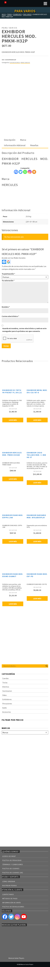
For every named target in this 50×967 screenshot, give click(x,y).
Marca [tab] (23, 139)
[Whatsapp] (25, 172)
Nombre (6, 307)
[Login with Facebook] (4, 262)
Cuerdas (5, 678)
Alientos (5, 687)
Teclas (4, 682)
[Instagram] (30, 172)
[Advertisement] (25, 111)
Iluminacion (7, 691)
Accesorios (6, 712)
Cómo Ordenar (8, 881)
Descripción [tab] (9, 139)
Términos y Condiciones (12, 864)
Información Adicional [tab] (14, 145)
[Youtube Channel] (24, 917)
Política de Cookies (10, 868)
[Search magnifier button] (46, 666)
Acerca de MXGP (9, 856)
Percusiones (7, 703)
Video (4, 695)
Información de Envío (11, 903)
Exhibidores (15, 62)
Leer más (13, 420)
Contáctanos (8, 894)
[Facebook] (16, 172)
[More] (34, 172)
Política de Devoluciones (13, 907)
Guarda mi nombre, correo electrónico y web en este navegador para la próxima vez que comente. (24, 329)
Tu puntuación (8, 274)
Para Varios (25, 62)
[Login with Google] (9, 262)
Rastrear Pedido (9, 885)
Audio (4, 708)
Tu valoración (8, 280)
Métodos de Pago (9, 898)
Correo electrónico (10, 316)
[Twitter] (20, 172)
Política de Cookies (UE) (12, 873)
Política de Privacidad (12, 860)
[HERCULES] (10, 72)
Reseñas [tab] (34, 145)
